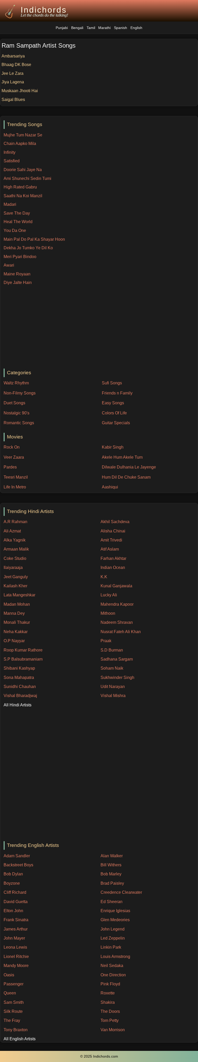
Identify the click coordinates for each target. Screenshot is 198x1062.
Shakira (108, 1002)
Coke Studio (15, 558)
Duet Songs (14, 403)
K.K (104, 577)
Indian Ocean (113, 567)
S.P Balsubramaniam (23, 659)
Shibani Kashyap (19, 668)
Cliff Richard (15, 892)
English (136, 28)
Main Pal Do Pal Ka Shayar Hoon (34, 239)
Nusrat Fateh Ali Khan (121, 631)
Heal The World (18, 221)
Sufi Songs (112, 383)
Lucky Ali (109, 595)
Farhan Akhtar (113, 558)
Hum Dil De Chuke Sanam (126, 477)
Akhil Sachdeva (115, 521)
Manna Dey (14, 613)
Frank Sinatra (16, 920)
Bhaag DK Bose (16, 64)
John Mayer (14, 938)
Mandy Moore (16, 965)
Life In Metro (15, 487)
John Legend (113, 929)
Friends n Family (117, 393)
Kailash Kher (15, 586)
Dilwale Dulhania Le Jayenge (129, 467)
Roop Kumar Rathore (23, 650)
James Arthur (16, 929)
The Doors (110, 1011)
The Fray (12, 1020)
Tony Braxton (16, 1030)
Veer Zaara (14, 457)
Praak (106, 641)
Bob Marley (111, 874)
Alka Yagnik (15, 540)
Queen (10, 993)
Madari (10, 204)
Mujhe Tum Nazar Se (23, 135)
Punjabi (62, 28)
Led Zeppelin (113, 938)
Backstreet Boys (18, 865)
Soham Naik (112, 668)
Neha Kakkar (16, 631)
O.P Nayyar (14, 641)
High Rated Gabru (20, 187)
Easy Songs (113, 403)
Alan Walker (112, 856)
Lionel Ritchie (16, 956)
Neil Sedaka (112, 965)
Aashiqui (110, 487)
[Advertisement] (101, 327)
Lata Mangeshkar (19, 595)
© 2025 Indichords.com (99, 1056)
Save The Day (17, 213)
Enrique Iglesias (115, 911)
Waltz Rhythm (16, 383)
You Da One (15, 230)
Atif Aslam (110, 549)
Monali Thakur (17, 622)
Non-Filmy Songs (20, 393)
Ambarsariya (13, 56)
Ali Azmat (12, 531)
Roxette (108, 993)
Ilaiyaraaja (13, 567)
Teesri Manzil (16, 477)
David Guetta (16, 901)
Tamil (91, 28)
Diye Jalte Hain (18, 282)
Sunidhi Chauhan (20, 686)
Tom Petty (110, 1020)
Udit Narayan (113, 686)
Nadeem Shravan (117, 622)
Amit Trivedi (111, 540)
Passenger (13, 984)
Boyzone (12, 883)
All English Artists (20, 1039)
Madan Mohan (17, 604)
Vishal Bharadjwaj (20, 695)
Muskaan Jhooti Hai (20, 91)
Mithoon (108, 613)
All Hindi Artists (17, 705)
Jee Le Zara (12, 73)
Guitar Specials (116, 423)
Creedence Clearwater (121, 892)
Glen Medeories (115, 920)
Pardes (10, 467)
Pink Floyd (110, 984)
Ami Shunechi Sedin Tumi (27, 178)
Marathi (104, 28)
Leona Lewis (15, 947)
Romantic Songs (19, 423)
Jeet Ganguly (16, 577)
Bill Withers (111, 865)
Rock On (12, 447)
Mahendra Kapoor (117, 604)
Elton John (13, 911)
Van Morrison (113, 1030)
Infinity (9, 152)
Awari (9, 265)
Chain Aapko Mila (20, 143)
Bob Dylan (13, 874)
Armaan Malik (16, 549)
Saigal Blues (13, 99)
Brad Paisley (112, 883)
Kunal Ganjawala (116, 586)
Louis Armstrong (115, 956)
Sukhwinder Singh (117, 677)
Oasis (9, 975)
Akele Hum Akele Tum (122, 457)
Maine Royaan (17, 274)
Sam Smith (14, 1002)
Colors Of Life (114, 413)
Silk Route (13, 1011)
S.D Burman (112, 650)
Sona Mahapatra (19, 677)
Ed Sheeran (111, 901)
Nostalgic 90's (16, 413)
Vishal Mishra (113, 695)
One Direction (113, 975)
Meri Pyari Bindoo (20, 256)
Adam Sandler (17, 856)
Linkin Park (111, 947)
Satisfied (12, 161)
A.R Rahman (15, 521)
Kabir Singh (112, 447)
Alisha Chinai (113, 531)
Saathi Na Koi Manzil (23, 196)
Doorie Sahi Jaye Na (23, 169)
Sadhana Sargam (117, 659)
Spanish (120, 28)
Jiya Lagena (13, 82)
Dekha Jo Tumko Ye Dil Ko (28, 248)
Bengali (77, 28)
